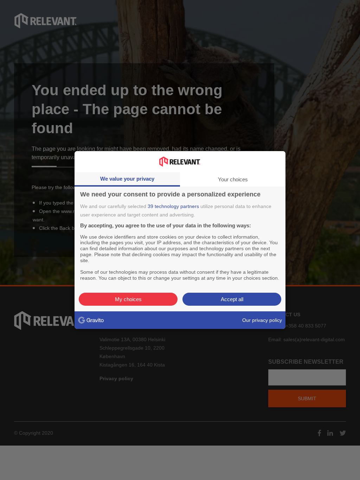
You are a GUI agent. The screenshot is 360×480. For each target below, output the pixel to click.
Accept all (232, 299)
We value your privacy (127, 179)
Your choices (233, 179)
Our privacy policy (262, 320)
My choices (128, 299)
